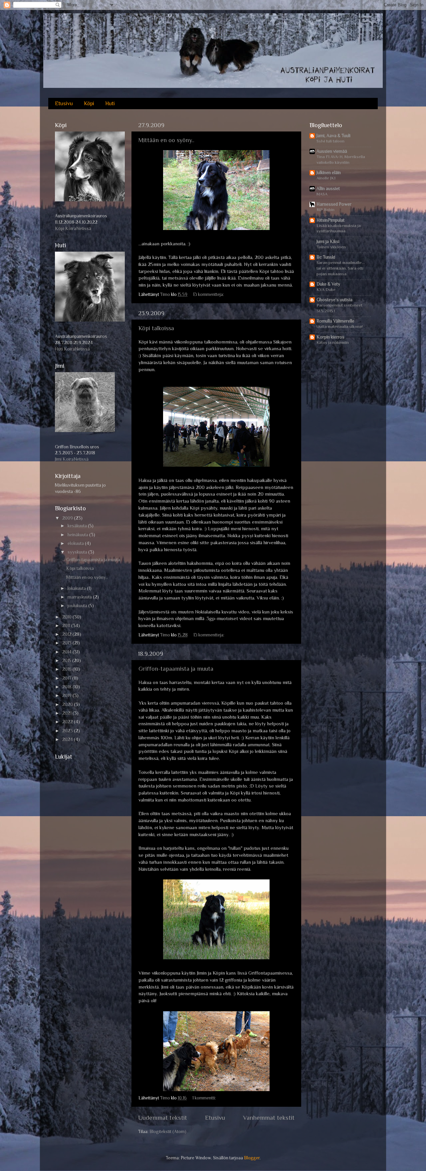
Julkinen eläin (329, 172)
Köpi (89, 104)
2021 (67, 713)
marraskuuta (80, 596)
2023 (68, 730)
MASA (322, 193)
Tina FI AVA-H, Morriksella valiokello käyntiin (341, 159)
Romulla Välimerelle (335, 321)
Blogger (252, 1157)
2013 (67, 642)
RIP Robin (325, 209)
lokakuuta (77, 588)
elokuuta (76, 543)
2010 (67, 616)
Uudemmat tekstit (162, 1117)
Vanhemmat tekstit (269, 1117)
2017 (67, 678)
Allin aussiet (328, 188)
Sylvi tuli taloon (330, 140)
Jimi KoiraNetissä (72, 459)
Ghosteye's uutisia (334, 299)
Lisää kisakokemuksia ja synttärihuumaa (339, 228)
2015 (67, 660)
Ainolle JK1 (326, 177)
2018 (67, 686)
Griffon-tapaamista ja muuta (175, 668)
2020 (68, 704)
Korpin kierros (330, 337)
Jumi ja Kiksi (328, 241)
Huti (110, 104)
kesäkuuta (78, 525)
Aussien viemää (332, 151)
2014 (67, 651)
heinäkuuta (78, 534)
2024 (68, 739)
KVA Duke (326, 289)
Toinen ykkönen (331, 246)
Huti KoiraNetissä (72, 349)
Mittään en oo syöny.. (166, 140)
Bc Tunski (326, 257)
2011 (66, 625)
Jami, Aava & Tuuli (333, 135)
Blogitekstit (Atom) (167, 1131)
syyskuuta (78, 552)
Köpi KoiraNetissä (73, 228)
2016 (67, 669)
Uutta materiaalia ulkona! (340, 326)
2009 (68, 518)
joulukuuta (78, 605)
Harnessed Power (334, 204)
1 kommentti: (204, 1097)
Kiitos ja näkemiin (333, 342)
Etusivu (64, 104)
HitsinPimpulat (330, 220)
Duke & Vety (328, 284)
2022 (68, 721)
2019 (67, 695)
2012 (67, 634)
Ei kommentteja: (209, 294)
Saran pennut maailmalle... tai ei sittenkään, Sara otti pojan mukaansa (341, 268)
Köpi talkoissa (156, 328)
